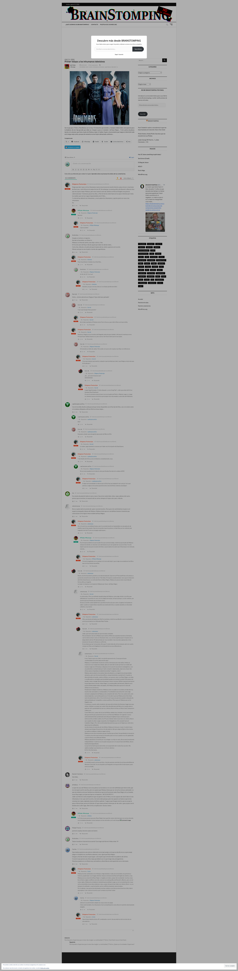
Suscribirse (138, 49)
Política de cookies (44, 968)
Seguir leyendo (119, 54)
